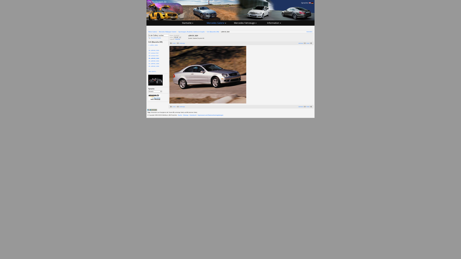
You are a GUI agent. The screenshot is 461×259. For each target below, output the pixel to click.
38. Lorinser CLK (153, 55)
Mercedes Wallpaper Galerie (167, 31)
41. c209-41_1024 (154, 63)
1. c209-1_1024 (153, 45)
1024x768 (177, 39)
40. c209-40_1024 (154, 61)
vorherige (182, 43)
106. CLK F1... (153, 71)
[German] (312, 3)
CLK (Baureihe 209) (213, 31)
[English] (310, 3)
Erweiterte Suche (156, 38)
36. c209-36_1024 (154, 50)
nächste (300, 43)
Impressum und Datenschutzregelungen (210, 115)
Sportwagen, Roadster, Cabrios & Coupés (191, 31)
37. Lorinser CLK (153, 53)
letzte (307, 43)
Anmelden (309, 31)
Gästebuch (193, 115)
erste (174, 43)
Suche (180, 115)
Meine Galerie (152, 31)
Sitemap (185, 115)
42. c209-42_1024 (154, 66)
